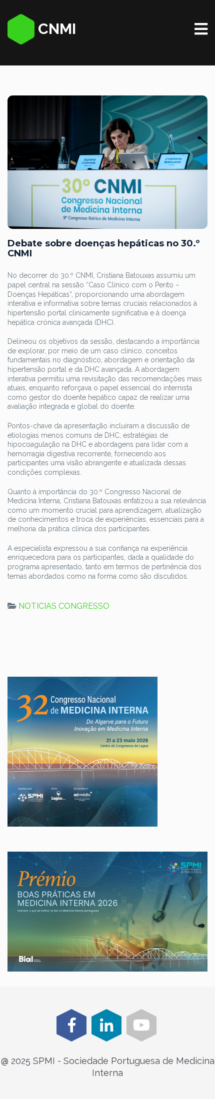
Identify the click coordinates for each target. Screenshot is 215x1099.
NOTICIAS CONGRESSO (64, 606)
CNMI (55, 28)
